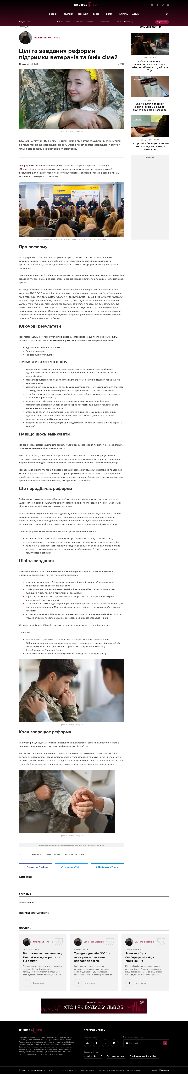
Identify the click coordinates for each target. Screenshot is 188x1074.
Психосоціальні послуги (32, 169)
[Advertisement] (150, 198)
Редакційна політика (87, 1070)
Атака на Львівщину (124, 22)
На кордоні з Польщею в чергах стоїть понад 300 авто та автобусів (150, 146)
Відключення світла (84, 22)
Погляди (24, 27)
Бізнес (96, 14)
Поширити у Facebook (37, 867)
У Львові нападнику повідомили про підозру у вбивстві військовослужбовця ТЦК (150, 66)
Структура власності (70, 1070)
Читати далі (38, 983)
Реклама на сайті (116, 1056)
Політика (68, 14)
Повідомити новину (133, 1070)
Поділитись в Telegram (109, 867)
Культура (123, 14)
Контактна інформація (115, 1070)
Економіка (83, 14)
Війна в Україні (63, 22)
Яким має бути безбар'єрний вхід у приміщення (139, 957)
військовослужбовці (74, 854)
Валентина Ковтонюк (47, 37)
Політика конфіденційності (144, 1056)
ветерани (36, 854)
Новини (53, 14)
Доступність (105, 22)
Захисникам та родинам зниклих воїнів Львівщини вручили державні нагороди (150, 107)
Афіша (135, 14)
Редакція (101, 1070)
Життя (109, 14)
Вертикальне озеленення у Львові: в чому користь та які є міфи (42, 957)
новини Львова (36, 1070)
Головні (137, 119)
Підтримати (162, 22)
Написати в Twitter (73, 867)
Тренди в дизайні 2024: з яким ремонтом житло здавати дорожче (92, 957)
